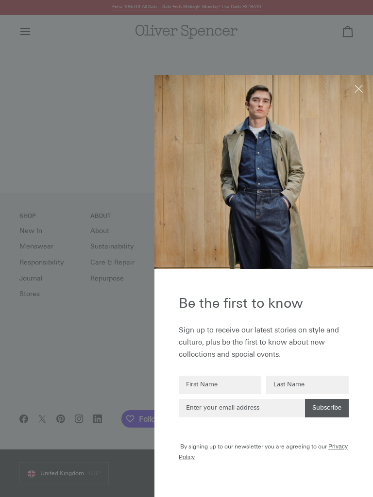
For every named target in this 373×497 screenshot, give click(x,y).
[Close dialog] (360, 88)
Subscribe (326, 408)
